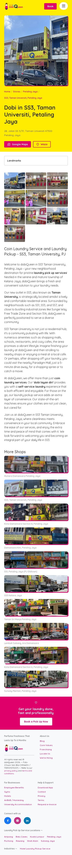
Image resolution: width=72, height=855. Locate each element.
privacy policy (11, 770)
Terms (41, 800)
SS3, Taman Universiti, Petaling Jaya (23, 98)
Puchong (8, 841)
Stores (16, 91)
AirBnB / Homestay (14, 800)
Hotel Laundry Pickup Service (35, 848)
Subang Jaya (48, 841)
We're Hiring (46, 758)
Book (50, 6)
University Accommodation (18, 804)
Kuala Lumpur (37, 836)
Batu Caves (21, 836)
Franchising (46, 749)
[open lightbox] (14, 180)
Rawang (20, 841)
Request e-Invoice (47, 804)
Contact (42, 791)
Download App (45, 787)
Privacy (41, 796)
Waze (42, 144)
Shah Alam (32, 841)
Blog (42, 741)
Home (7, 91)
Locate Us (45, 753)
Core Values (46, 745)
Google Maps (17, 144)
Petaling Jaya (30, 91)
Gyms (7, 791)
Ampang (8, 836)
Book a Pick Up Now (36, 721)
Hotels (7, 796)
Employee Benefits (14, 787)
